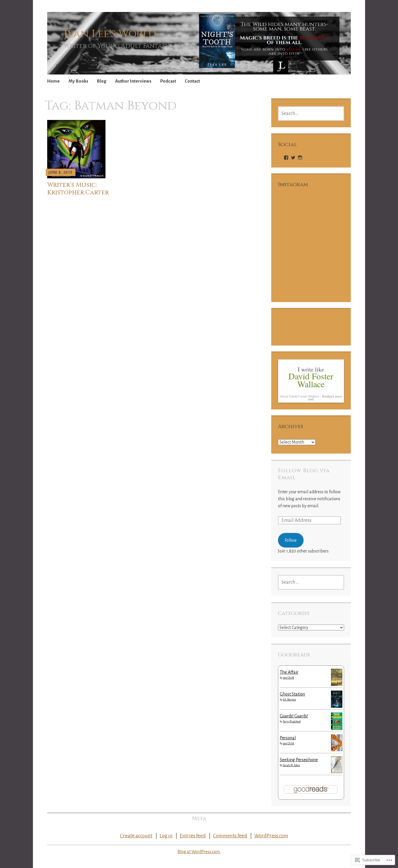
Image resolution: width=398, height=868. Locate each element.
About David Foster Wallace (299, 396)
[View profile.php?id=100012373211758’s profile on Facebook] (286, 157)
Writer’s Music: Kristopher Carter (78, 188)
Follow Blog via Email (304, 474)
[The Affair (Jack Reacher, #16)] (336, 684)
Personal (288, 737)
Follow (291, 540)
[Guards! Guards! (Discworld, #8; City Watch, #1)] (336, 729)
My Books (78, 81)
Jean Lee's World (110, 34)
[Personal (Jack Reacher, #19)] (336, 749)
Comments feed (230, 836)
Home (53, 81)
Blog (101, 81)
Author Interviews (133, 81)
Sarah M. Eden (291, 765)
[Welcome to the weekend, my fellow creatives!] (294, 245)
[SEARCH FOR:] (311, 113)
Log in (166, 836)
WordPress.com (271, 836)
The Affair (289, 672)
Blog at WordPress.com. (199, 851)
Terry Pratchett (292, 721)
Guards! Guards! (294, 716)
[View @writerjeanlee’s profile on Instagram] (300, 157)
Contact (192, 81)
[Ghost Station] (336, 706)
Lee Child (288, 677)
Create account (136, 836)
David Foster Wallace (310, 380)
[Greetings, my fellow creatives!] (328, 245)
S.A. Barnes (289, 699)
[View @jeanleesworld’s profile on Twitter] (293, 157)
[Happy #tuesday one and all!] (294, 211)
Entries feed (193, 836)
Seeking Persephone (299, 759)
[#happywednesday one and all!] (294, 279)
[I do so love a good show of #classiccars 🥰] (328, 279)
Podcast (168, 81)
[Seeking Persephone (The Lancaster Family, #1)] (336, 771)
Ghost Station (292, 694)
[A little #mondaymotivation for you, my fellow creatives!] (328, 211)
